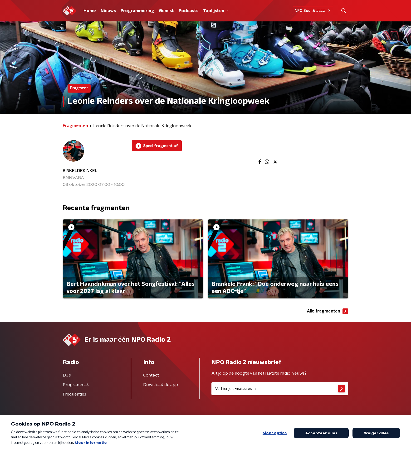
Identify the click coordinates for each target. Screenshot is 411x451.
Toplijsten (213, 11)
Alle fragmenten (323, 311)
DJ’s (67, 375)
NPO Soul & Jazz (310, 11)
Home (89, 11)
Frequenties (74, 394)
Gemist (166, 11)
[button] (343, 10)
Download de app (160, 385)
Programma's (76, 385)
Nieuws (108, 11)
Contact (151, 375)
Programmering (137, 11)
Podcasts (188, 11)
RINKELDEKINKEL (80, 171)
